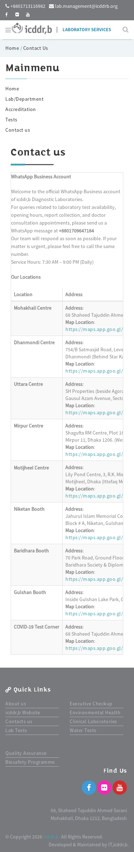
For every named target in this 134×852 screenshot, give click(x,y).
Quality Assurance (26, 753)
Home (12, 48)
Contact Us (35, 48)
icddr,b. (51, 836)
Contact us (17, 130)
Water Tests (83, 730)
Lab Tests (16, 730)
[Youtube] (120, 787)
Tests (11, 119)
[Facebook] (89, 787)
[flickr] (17, 14)
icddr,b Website (22, 712)
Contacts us (19, 721)
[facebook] (6, 14)
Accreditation (20, 109)
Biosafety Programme (30, 762)
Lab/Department (24, 99)
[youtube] (28, 14)
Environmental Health (95, 712)
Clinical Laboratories (93, 721)
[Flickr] (104, 787)
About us (15, 703)
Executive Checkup (91, 703)
